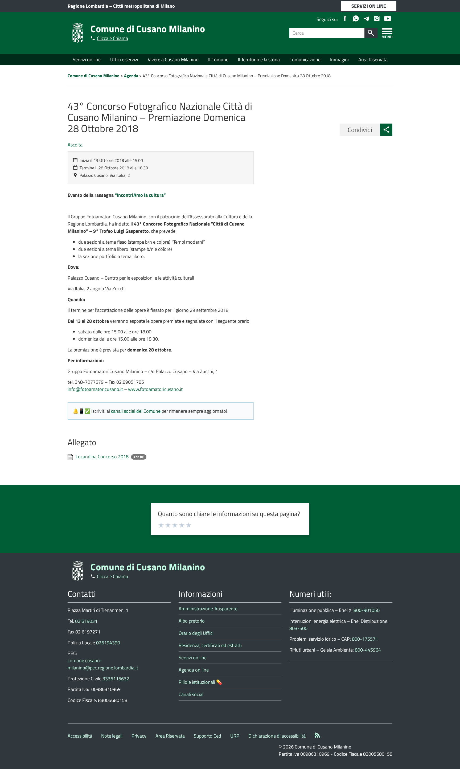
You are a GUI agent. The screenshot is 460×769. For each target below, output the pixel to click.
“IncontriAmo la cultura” (140, 195)
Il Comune (218, 59)
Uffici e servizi (124, 59)
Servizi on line (87, 59)
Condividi (360, 129)
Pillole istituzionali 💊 (200, 682)
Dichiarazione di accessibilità (277, 735)
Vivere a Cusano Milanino (173, 59)
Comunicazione (305, 59)
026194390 (108, 642)
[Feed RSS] (317, 735)
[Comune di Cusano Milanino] (78, 32)
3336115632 (115, 678)
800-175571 (365, 639)
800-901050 (367, 610)
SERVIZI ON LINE (368, 6)
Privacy (139, 735)
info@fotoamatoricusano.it (95, 389)
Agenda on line (194, 669)
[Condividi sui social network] (386, 130)
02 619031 (86, 621)
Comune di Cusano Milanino (148, 28)
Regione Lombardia (88, 6)
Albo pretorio (192, 620)
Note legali (111, 735)
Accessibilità (80, 735)
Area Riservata (373, 59)
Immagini (339, 59)
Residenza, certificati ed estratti (210, 645)
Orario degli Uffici (196, 633)
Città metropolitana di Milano (144, 6)
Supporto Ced (207, 735)
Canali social (191, 694)
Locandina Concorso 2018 (103, 456)
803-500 (298, 628)
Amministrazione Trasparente (208, 608)
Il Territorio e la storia (259, 59)
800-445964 (368, 649)
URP (234, 735)
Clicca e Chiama (112, 38)
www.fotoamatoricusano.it (155, 389)
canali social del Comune (136, 411)
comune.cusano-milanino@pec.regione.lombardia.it (103, 664)
